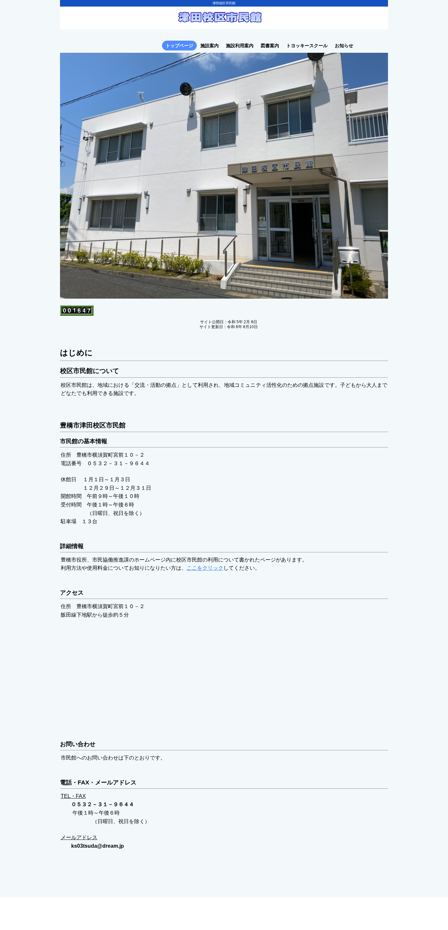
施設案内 (209, 45)
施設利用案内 (240, 45)
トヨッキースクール (307, 45)
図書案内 (270, 45)
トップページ (179, 45)
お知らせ (344, 45)
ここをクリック (205, 568)
